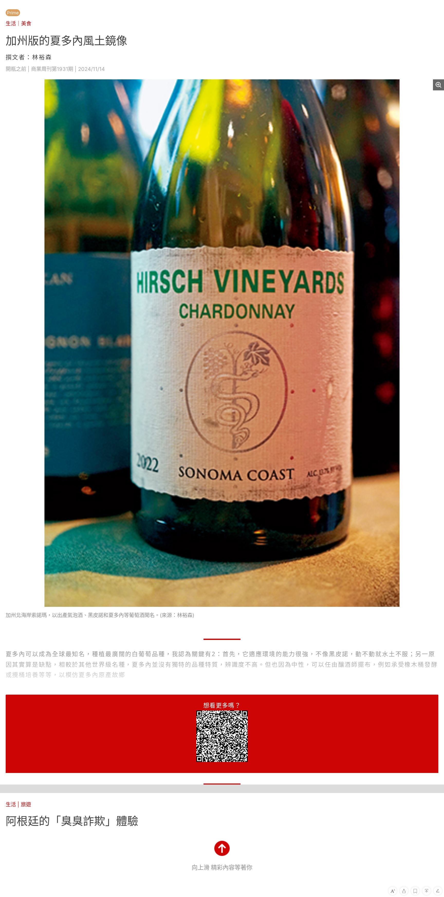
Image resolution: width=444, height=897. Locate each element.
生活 (11, 23)
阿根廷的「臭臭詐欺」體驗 (72, 821)
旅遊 (26, 804)
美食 (26, 23)
